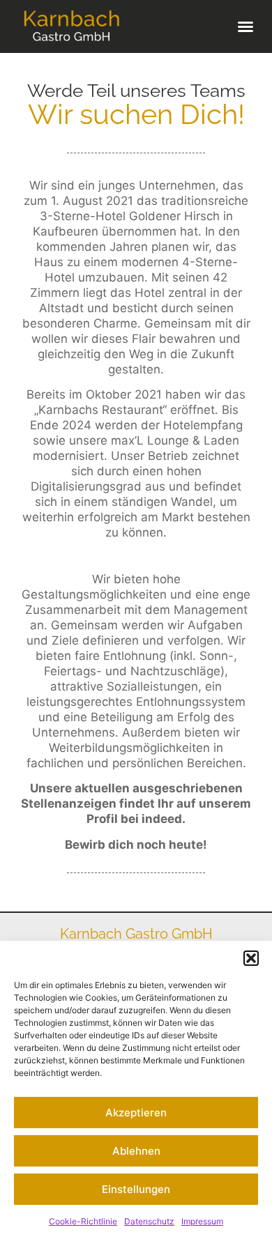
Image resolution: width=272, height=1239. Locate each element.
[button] (251, 958)
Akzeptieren (136, 1112)
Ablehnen (136, 1150)
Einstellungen (136, 1189)
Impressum (202, 1221)
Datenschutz (149, 1221)
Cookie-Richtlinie (83, 1221)
